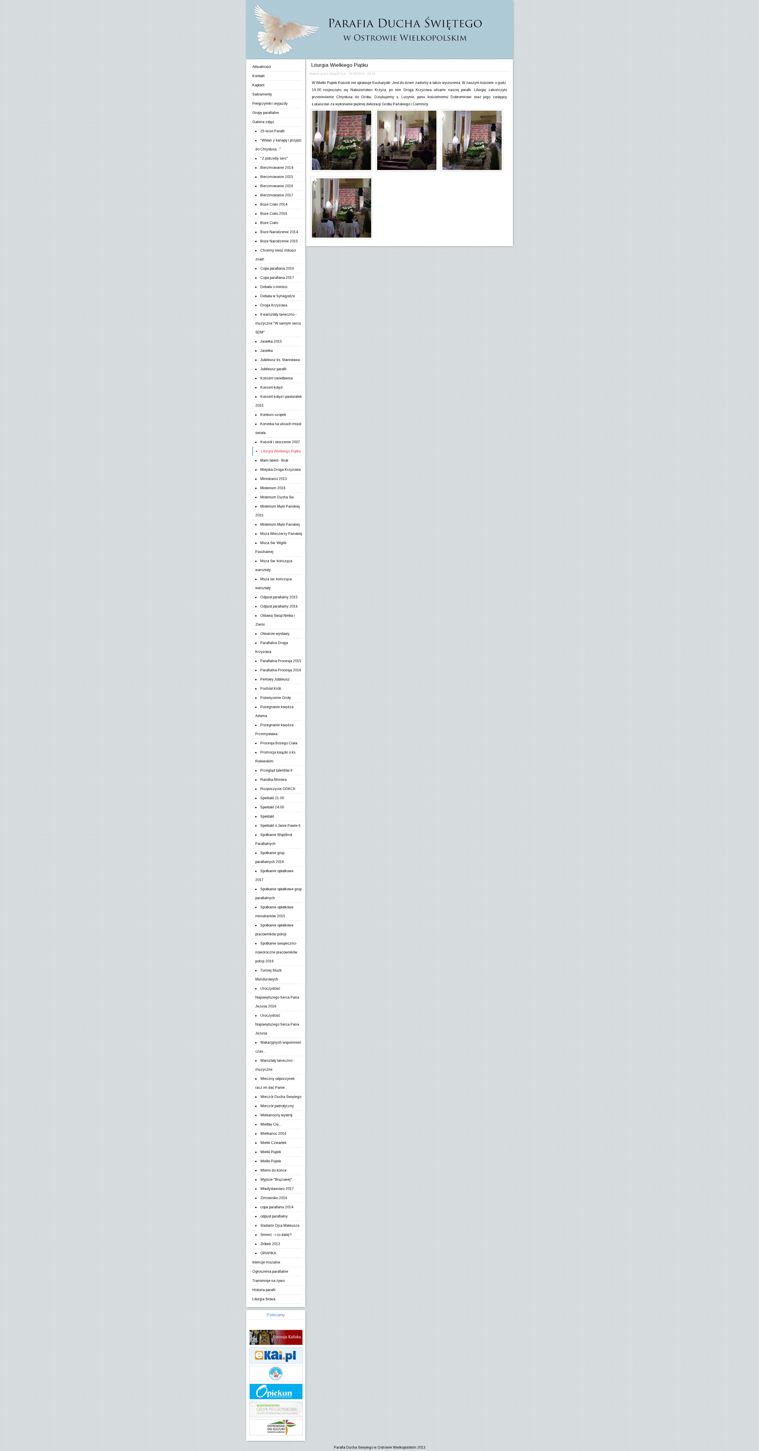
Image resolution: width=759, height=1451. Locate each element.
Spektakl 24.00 (272, 807)
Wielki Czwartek (273, 1143)
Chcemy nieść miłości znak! (275, 254)
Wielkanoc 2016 (273, 1133)
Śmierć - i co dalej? (275, 1235)
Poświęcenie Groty (275, 698)
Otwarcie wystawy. (275, 634)
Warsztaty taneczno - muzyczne (274, 1065)
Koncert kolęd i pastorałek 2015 (278, 401)
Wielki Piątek (270, 1152)
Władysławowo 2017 (277, 1189)
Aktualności (261, 67)
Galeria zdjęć (263, 122)
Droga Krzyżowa (273, 305)
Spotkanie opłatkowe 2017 (274, 875)
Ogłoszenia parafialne (270, 1271)
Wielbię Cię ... (271, 1124)
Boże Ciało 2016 (273, 214)
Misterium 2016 (273, 488)
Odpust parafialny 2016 (279, 606)
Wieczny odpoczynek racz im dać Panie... (275, 1083)
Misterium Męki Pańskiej (280, 524)
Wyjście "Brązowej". (276, 1179)
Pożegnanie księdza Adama (274, 711)
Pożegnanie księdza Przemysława (274, 729)
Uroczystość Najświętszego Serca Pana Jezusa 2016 (277, 997)
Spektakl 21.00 (272, 798)
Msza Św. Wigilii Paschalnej (270, 547)
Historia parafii (263, 1290)
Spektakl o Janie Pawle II (280, 826)
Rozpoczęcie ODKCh (277, 789)
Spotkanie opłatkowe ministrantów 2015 (274, 911)
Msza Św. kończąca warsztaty (273, 565)
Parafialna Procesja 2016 (280, 670)
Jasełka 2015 (271, 341)
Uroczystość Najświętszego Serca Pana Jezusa (277, 1024)
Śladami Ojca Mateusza (279, 1225)
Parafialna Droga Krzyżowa (271, 647)
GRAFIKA (268, 1253)
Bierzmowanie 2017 (276, 195)
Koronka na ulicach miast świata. (278, 428)
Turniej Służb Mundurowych (268, 974)
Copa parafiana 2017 (277, 278)
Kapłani (258, 85)
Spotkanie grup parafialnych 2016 (269, 857)
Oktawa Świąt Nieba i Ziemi (275, 620)
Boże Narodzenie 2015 (279, 241)
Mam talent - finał (274, 460)
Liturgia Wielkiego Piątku (281, 451)
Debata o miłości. (274, 287)
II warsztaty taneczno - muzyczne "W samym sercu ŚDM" (278, 323)
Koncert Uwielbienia (276, 378)
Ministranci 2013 (273, 479)
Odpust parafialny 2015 (279, 597)
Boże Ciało (269, 223)
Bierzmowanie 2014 (276, 168)
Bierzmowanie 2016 (276, 186)
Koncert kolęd (271, 387)
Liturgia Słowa (263, 1299)
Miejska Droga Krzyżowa (280, 470)
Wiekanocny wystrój (276, 1115)
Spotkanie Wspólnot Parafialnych (273, 839)
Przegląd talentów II (276, 770)
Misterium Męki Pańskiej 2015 (277, 510)
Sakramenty (262, 94)
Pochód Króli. (271, 688)
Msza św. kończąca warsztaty (273, 583)
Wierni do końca (273, 1170)
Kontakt (258, 76)
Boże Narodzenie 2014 (279, 232)
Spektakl (267, 816)
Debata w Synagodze (277, 296)
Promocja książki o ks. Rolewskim (275, 756)
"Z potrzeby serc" (274, 158)
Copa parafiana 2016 (277, 268)
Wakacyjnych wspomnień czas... (278, 1046)
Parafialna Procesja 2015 (280, 661)
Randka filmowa (273, 780)
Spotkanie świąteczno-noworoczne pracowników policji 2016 (276, 952)
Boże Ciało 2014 (273, 204)
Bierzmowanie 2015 (276, 177)
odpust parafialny (274, 1216)
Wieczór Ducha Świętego (280, 1097)
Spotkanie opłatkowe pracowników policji (274, 929)
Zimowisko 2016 (273, 1198)
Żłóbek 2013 (270, 1244)
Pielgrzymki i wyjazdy (270, 103)
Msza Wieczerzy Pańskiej (281, 534)
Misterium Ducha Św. (277, 497)
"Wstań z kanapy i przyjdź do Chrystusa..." (278, 144)
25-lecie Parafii (272, 131)
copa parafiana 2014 (276, 1207)
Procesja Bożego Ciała (278, 743)
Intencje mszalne (266, 1262)
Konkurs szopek (273, 415)
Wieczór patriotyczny (277, 1106)
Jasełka (266, 351)
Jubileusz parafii (273, 369)
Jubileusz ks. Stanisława (280, 360)
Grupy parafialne (265, 113)
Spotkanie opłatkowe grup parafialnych (278, 893)
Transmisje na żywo (268, 1281)
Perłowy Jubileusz (275, 679)
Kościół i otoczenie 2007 (280, 442)
